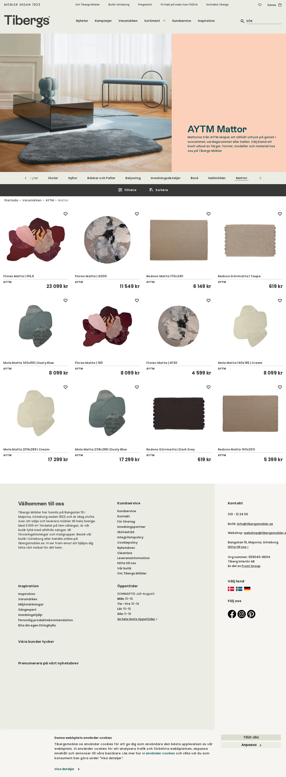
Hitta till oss (126, 563)
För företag (126, 521)
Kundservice (181, 20)
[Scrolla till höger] (260, 178)
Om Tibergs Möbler (87, 4)
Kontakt (123, 516)
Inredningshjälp (30, 615)
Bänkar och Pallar (101, 178)
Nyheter (82, 20)
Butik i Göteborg (118, 4)
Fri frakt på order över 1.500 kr (179, 4)
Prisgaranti (145, 4)
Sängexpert (27, 610)
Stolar (53, 178)
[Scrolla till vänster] (26, 178)
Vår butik (124, 568)
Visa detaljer (64, 769)
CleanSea (124, 553)
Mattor (241, 178)
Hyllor (72, 178)
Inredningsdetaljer (165, 178)
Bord (194, 178)
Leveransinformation (133, 558)
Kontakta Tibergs (217, 4)
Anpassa (248, 744)
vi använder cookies (158, 753)
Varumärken (128, 20)
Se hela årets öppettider (136, 619)
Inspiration (206, 20)
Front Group (251, 566)
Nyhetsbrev (126, 548)
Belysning (133, 178)
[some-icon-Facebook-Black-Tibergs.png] (232, 614)
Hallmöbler (217, 178)
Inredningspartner (131, 527)
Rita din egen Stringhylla (37, 625)
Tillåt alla (251, 737)
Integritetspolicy (130, 537)
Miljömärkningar (31, 604)
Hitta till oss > (238, 547)
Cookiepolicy (127, 542)
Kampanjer (103, 20)
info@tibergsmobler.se (255, 524)
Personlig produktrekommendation (45, 620)
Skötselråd (125, 532)
